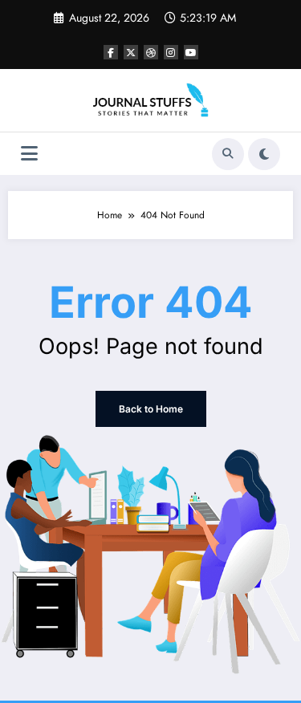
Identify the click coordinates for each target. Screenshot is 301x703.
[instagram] (171, 52)
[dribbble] (151, 52)
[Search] (228, 154)
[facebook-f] (111, 52)
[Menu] (29, 153)
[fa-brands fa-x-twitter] (131, 52)
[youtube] (191, 52)
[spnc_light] (264, 154)
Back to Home (151, 409)
